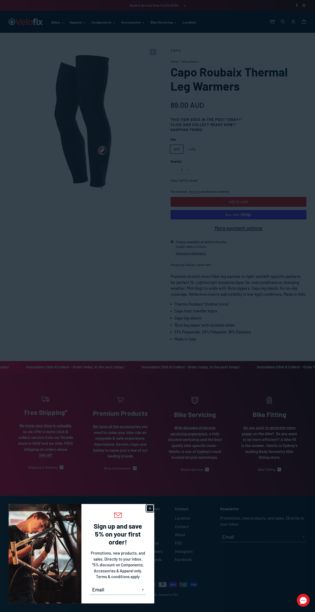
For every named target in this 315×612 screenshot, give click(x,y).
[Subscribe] (143, 589)
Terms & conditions (113, 576)
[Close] (150, 508)
